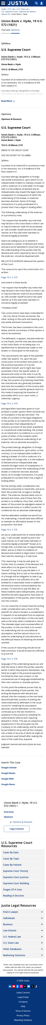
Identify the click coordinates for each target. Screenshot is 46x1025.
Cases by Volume (12, 864)
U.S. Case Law (23, 9)
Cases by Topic (11, 858)
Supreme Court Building (16, 883)
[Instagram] (21, 986)
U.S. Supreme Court (9, 12)
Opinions (15, 29)
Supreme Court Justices (16, 877)
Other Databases (12, 948)
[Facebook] (17, 986)
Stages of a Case (12, 889)
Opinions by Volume (27, 12)
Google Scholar (9, 767)
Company (23, 1002)
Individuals (9, 918)
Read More (6, 101)
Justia (3, 9)
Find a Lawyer (10, 911)
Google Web (7, 778)
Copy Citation (17, 828)
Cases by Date (11, 852)
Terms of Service (23, 1011)
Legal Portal (23, 997)
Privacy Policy (23, 1015)
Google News (8, 784)
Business (8, 924)
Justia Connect (23, 993)
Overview (5, 29)
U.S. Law (11, 9)
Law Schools (9, 930)
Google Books (8, 773)
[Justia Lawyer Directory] (36, 986)
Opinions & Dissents (11, 119)
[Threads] (24, 986)
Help (23, 1006)
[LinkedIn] (10, 986)
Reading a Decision (13, 895)
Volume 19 (5, 14)
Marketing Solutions (14, 955)
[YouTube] (13, 986)
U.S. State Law (11, 942)
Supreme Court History (15, 870)
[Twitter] (32, 986)
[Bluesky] (28, 986)
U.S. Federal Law (12, 936)
